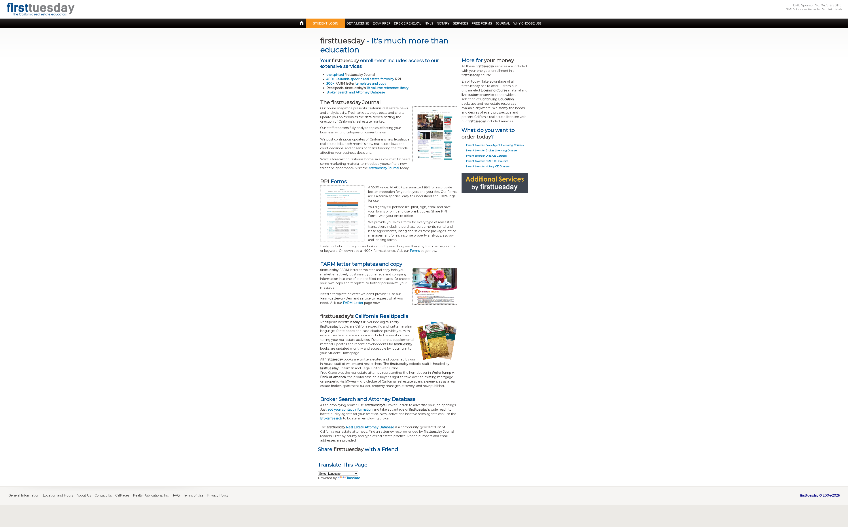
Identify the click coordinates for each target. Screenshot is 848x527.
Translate (353, 478)
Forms (415, 251)
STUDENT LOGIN (325, 23)
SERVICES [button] (460, 23)
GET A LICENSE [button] (357, 23)
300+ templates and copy (356, 83)
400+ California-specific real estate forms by (363, 79)
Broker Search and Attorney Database (355, 92)
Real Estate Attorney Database (370, 427)
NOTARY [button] (443, 23)
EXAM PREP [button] (381, 23)
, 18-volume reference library (367, 88)
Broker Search (331, 418)
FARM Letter (353, 303)
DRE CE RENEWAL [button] (407, 23)
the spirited (350, 75)
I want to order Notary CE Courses (487, 166)
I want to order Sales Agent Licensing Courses (495, 145)
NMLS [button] (429, 23)
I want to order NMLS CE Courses (487, 161)
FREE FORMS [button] (482, 23)
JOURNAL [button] (503, 23)
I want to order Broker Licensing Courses (491, 150)
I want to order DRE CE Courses (486, 155)
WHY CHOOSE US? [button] (527, 23)
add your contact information (350, 409)
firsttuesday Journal (384, 168)
